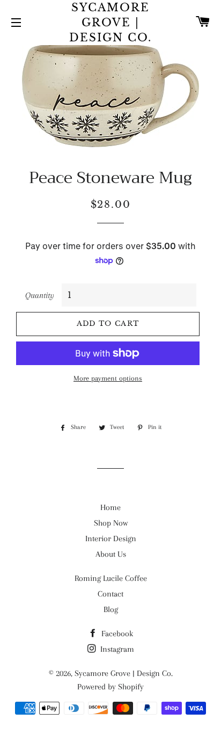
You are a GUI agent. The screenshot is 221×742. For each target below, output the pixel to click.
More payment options (107, 378)
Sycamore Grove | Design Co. (110, 22)
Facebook (116, 633)
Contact (110, 594)
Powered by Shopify (110, 687)
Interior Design (110, 538)
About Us (110, 554)
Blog (111, 609)
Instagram (116, 649)
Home (110, 507)
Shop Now (111, 523)
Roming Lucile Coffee (111, 578)
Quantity (39, 295)
